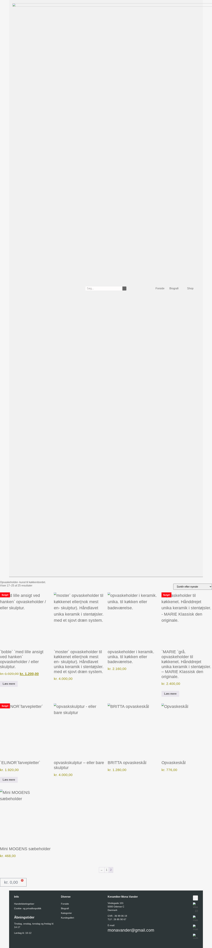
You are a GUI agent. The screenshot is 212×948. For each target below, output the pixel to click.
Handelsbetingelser (24, 903)
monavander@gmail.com (131, 930)
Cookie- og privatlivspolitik (27, 908)
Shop (190, 288)
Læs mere (9, 683)
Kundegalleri (67, 917)
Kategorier (66, 913)
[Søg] (124, 288)
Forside (160, 288)
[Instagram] (195, 897)
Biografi (174, 288)
